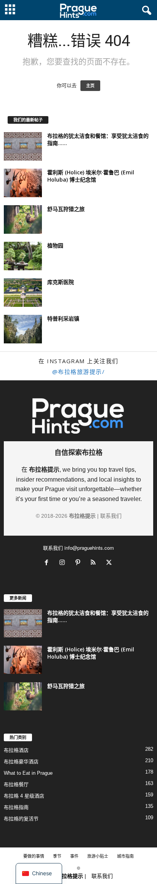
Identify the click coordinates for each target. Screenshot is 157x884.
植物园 (55, 245)
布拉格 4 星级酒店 (24, 796)
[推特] (110, 563)
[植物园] (23, 256)
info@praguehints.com (89, 547)
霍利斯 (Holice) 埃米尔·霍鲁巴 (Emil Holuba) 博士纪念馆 (90, 176)
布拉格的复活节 (21, 819)
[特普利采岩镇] (23, 329)
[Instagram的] (64, 563)
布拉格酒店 (16, 750)
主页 (90, 85)
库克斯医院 (60, 282)
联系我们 (111, 516)
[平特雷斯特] (79, 563)
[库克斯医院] (23, 292)
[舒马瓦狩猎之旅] (23, 219)
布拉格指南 (16, 807)
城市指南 (125, 856)
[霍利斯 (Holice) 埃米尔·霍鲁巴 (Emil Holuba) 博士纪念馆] (23, 183)
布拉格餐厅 (16, 784)
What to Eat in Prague (28, 773)
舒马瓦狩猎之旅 (66, 208)
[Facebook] (48, 563)
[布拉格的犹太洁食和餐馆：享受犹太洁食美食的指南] (23, 146)
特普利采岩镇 (63, 318)
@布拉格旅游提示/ (78, 371)
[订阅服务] (95, 563)
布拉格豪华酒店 (21, 761)
